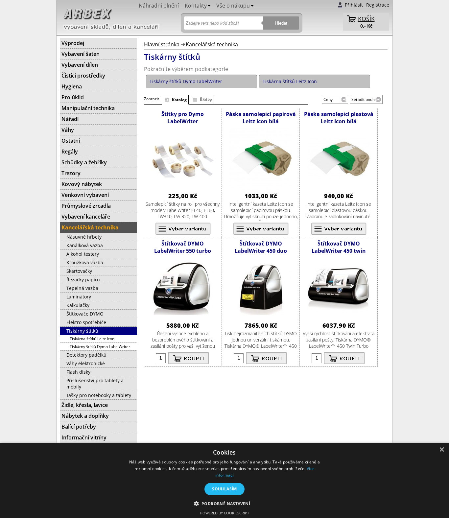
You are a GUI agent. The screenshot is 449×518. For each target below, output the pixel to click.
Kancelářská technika (212, 44)
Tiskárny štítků (82, 331)
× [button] (441, 449)
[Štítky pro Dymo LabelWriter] (183, 176)
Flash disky (78, 372)
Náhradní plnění (159, 5)
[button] (224, 503)
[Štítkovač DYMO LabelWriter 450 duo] (260, 313)
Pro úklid (72, 97)
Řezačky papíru (83, 279)
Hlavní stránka (161, 44)
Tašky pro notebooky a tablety (98, 395)
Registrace (377, 5)
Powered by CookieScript (224, 512)
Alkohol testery (82, 254)
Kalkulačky (77, 305)
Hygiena (71, 86)
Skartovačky (79, 271)
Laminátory (78, 297)
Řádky (206, 100)
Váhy (67, 129)
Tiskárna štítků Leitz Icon (92, 338)
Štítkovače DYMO (85, 314)
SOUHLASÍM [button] (224, 489)
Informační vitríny (83, 437)
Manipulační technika (88, 108)
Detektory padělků (86, 355)
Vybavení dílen (79, 64)
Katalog (179, 100)
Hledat (281, 23)
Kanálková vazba (84, 245)
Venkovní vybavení (85, 195)
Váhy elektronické (85, 363)
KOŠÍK (366, 19)
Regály (69, 151)
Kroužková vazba (84, 262)
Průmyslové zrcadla (86, 205)
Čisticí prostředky (83, 75)
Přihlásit (354, 5)
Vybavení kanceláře (85, 216)
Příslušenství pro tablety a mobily (95, 383)
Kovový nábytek (81, 184)
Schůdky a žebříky (84, 162)
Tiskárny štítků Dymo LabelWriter (100, 346)
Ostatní (70, 140)
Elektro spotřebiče (86, 322)
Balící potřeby (78, 426)
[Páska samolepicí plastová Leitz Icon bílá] (338, 177)
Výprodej (72, 43)
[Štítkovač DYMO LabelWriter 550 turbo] (183, 313)
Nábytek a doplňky (85, 415)
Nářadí (70, 119)
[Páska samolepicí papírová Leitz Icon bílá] (260, 188)
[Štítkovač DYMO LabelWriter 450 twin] (338, 313)
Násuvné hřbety (84, 237)
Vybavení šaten (80, 54)
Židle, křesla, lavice (84, 405)
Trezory (71, 173)
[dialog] (224, 480)
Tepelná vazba (82, 288)
